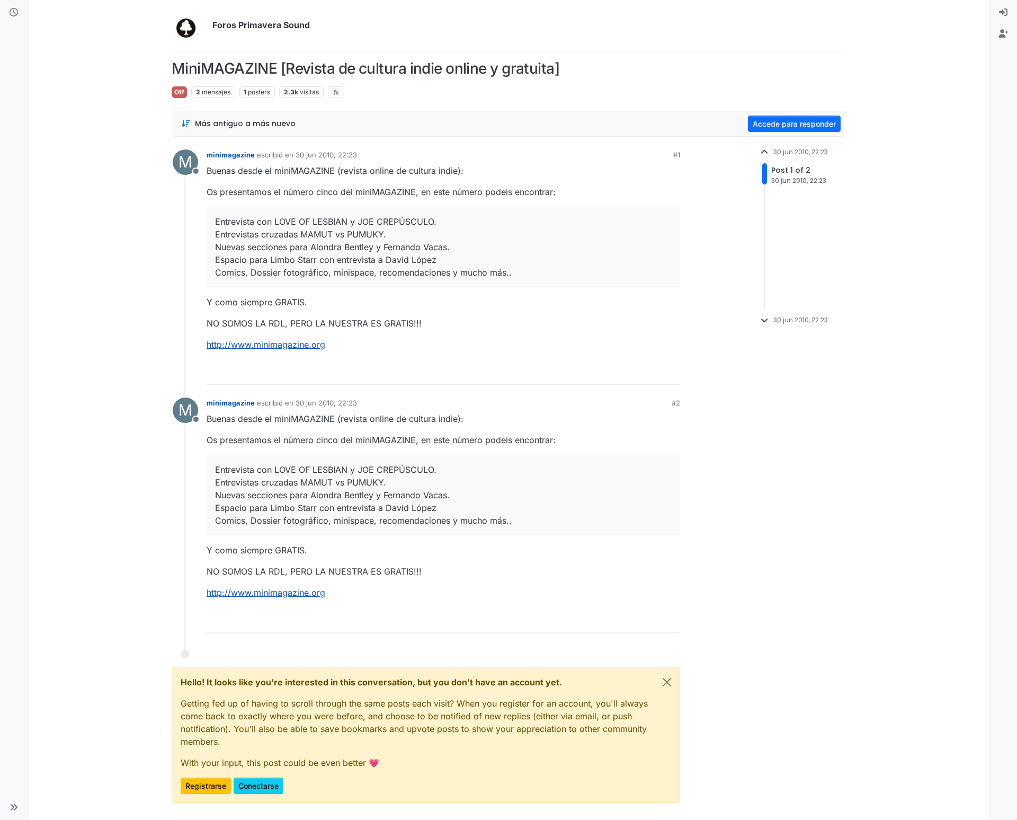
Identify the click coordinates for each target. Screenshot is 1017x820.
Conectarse (258, 785)
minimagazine (231, 155)
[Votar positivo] (612, 372)
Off (179, 92)
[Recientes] (13, 12)
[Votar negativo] (649, 372)
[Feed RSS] (336, 92)
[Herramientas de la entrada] (671, 372)
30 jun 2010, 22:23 (326, 155)
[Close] (667, 682)
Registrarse (205, 785)
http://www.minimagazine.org (266, 344)
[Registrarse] (1003, 33)
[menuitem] (1003, 12)
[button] (13, 807)
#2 (676, 403)
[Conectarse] (1003, 12)
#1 (676, 155)
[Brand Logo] (190, 25)
